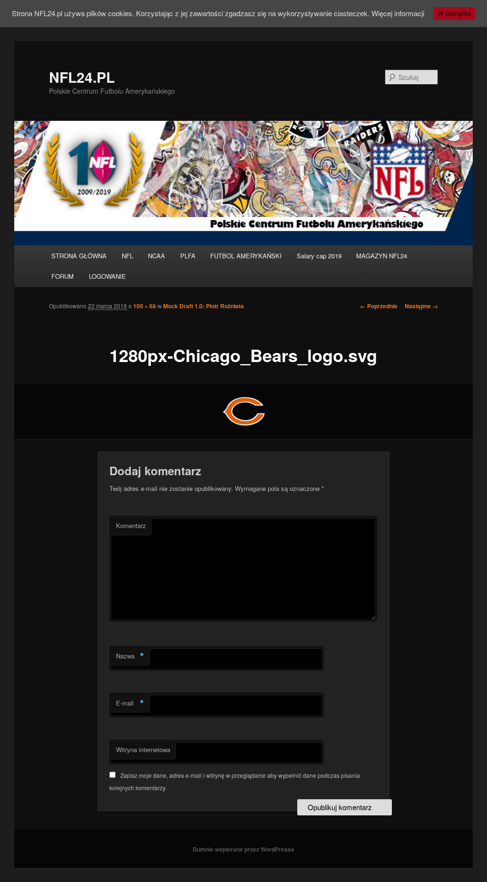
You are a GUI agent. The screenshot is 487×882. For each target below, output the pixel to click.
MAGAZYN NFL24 (381, 255)
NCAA (156, 255)
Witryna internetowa (143, 749)
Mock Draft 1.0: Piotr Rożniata (203, 306)
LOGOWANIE (107, 276)
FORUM (62, 276)
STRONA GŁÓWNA (79, 255)
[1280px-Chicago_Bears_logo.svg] (243, 411)
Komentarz (131, 525)
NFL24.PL (82, 77)
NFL (127, 255)
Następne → (421, 306)
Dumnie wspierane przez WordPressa (243, 849)
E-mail (130, 703)
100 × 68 (144, 306)
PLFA (187, 255)
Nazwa (130, 656)
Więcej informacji (397, 13)
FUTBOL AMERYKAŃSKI (246, 255)
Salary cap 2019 (319, 255)
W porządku (454, 13)
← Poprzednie (379, 306)
